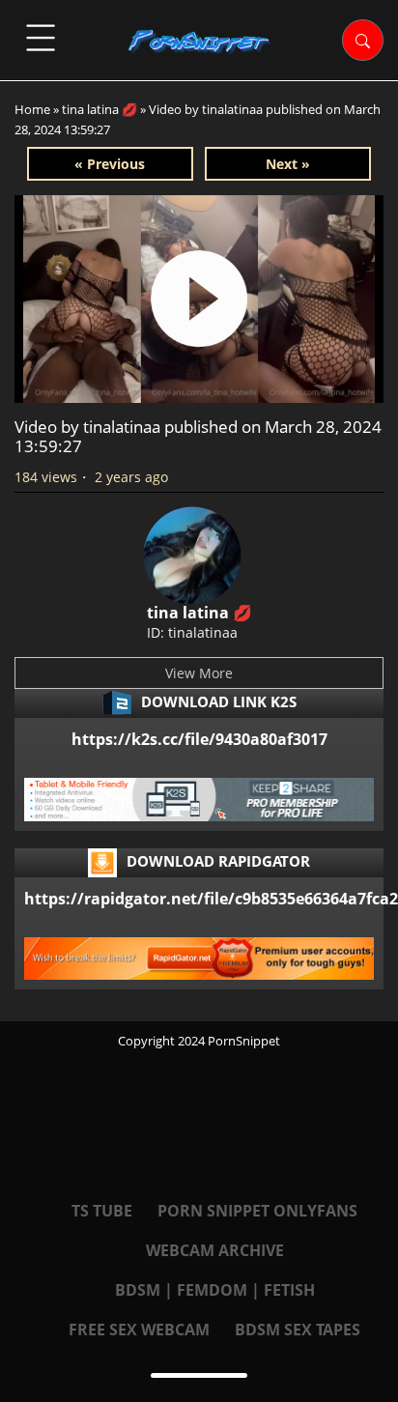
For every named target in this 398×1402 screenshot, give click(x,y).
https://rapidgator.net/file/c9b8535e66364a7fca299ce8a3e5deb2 (199, 898)
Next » (288, 164)
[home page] (199, 41)
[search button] (363, 40)
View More (199, 673)
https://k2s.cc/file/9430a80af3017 (199, 739)
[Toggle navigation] (40, 37)
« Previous (109, 164)
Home (32, 109)
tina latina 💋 (99, 109)
